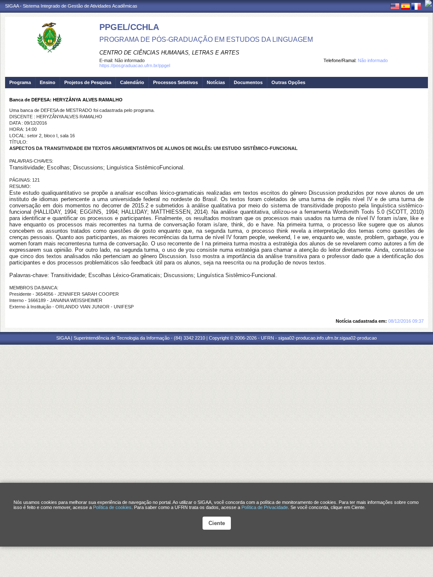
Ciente (216, 523)
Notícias (216, 82)
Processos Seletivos (175, 82)
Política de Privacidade (264, 507)
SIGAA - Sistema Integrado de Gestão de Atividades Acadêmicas (71, 5)
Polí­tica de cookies (112, 507)
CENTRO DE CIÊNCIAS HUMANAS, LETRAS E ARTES (169, 52)
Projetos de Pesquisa (87, 82)
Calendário (132, 82)
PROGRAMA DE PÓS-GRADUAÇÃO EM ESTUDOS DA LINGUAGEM (206, 39)
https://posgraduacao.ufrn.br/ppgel (134, 65)
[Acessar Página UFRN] (428, 3)
